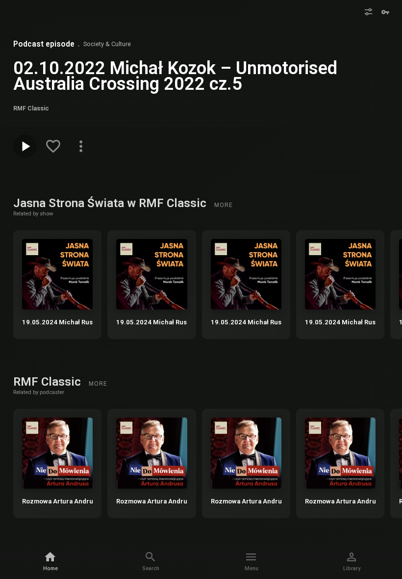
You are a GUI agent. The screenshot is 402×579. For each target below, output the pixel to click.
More (223, 205)
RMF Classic (48, 382)
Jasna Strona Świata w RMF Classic (111, 203)
